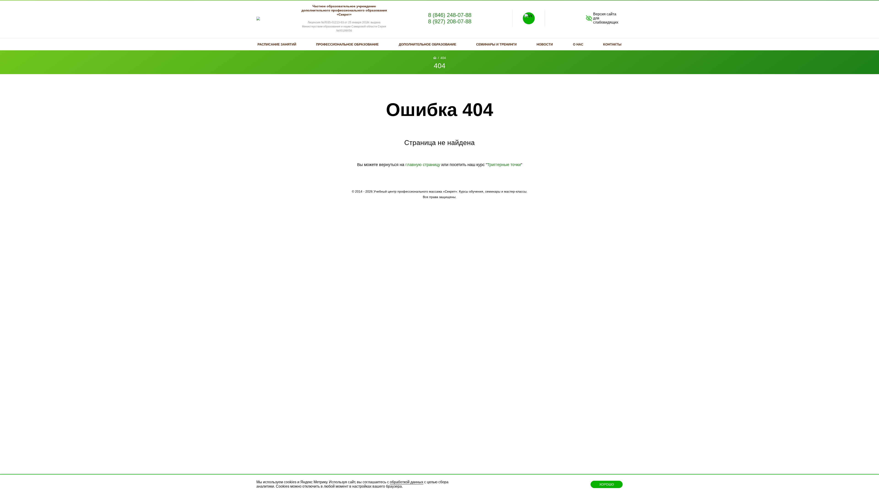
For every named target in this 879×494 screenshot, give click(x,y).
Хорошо (606, 484)
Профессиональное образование (347, 44)
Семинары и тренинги (496, 44)
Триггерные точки (504, 164)
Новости (545, 44)
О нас (578, 44)
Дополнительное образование (427, 44)
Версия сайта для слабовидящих (605, 18)
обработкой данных (406, 482)
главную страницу (422, 164)
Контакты (612, 44)
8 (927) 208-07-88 (449, 21)
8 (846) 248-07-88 (449, 15)
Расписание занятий (277, 44)
